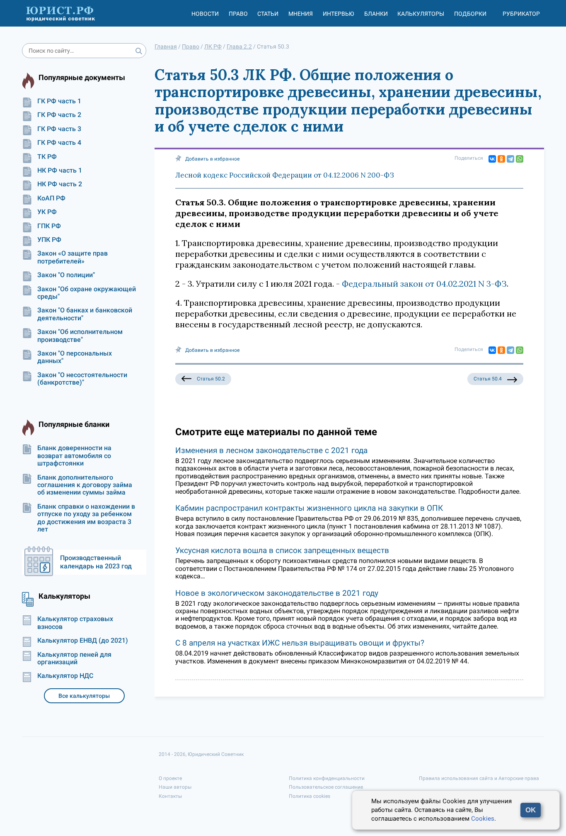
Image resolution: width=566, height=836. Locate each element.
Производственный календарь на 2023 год (96, 562)
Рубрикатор (521, 13)
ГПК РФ (49, 226)
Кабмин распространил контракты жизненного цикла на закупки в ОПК (309, 508)
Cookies (482, 818)
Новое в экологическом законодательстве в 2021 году (276, 593)
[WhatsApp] (519, 159)
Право (238, 13)
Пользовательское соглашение (326, 787)
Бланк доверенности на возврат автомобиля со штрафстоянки (74, 455)
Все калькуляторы (84, 695)
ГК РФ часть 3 (59, 129)
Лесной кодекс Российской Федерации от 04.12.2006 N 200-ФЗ (284, 175)
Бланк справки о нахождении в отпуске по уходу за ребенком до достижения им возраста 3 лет (86, 518)
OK (530, 810)
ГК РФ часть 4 (59, 142)
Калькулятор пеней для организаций (74, 658)
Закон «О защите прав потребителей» (72, 257)
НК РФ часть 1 (59, 170)
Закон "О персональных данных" (74, 357)
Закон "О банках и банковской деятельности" (84, 314)
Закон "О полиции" (66, 275)
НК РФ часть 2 (59, 184)
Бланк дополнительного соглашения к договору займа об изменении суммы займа (84, 485)
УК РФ (47, 212)
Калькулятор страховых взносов (75, 622)
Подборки (470, 13)
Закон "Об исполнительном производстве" (80, 335)
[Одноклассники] (501, 159)
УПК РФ (49, 240)
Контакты (170, 796)
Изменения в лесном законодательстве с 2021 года (271, 450)
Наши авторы (175, 787)
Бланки (376, 13)
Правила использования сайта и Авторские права (479, 778)
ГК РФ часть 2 (59, 115)
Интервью (338, 13)
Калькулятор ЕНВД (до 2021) (82, 640)
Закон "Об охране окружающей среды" (86, 292)
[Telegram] (510, 159)
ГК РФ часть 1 (59, 101)
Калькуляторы (420, 13)
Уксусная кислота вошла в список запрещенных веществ (282, 550)
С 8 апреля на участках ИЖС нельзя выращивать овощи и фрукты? (299, 643)
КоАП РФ (51, 198)
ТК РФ (47, 157)
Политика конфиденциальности (327, 778)
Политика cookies (309, 796)
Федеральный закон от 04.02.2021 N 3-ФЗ (424, 283)
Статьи (267, 13)
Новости (205, 13)
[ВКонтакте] (492, 159)
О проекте (170, 778)
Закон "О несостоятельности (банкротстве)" (82, 378)
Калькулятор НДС (65, 676)
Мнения (300, 13)
